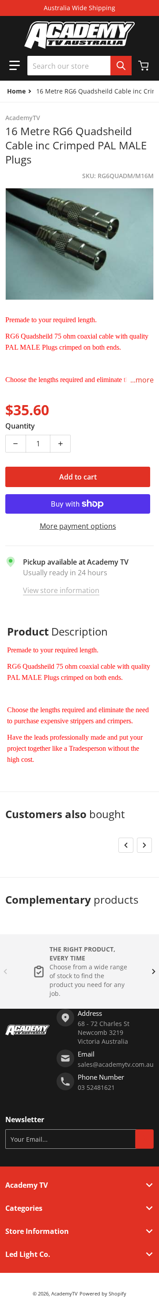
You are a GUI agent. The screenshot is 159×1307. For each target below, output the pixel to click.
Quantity (20, 426)
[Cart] (144, 65)
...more (142, 380)
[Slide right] (144, 845)
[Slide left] (125, 845)
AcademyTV (64, 1293)
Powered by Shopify (103, 1293)
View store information (61, 590)
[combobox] (79, 65)
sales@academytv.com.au (116, 1064)
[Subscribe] (144, 1139)
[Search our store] (121, 65)
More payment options (78, 526)
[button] (14, 65)
